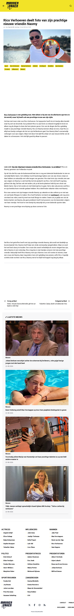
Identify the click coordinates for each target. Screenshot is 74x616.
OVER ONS (71, 607)
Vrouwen (7, 69)
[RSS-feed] (44, 605)
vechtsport (55, 195)
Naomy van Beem (26, 66)
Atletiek (35, 66)
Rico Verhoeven (14, 66)
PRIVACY (71, 602)
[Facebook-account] (34, 605)
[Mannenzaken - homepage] (12, 5)
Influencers (15, 69)
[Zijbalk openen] (3, 6)
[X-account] (29, 605)
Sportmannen (59, 66)
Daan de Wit (11, 27)
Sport (6, 66)
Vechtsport (43, 66)
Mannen (23, 69)
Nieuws (8, 357)
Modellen (50, 66)
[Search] (70, 6)
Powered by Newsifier (37, 611)
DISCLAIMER (61, 607)
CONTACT (63, 602)
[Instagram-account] (39, 605)
